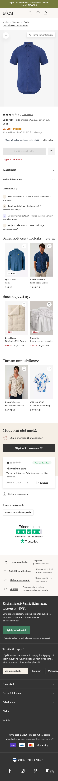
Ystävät (6, 720)
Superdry (8, 119)
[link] (29, 4)
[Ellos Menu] (53, 13)
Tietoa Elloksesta (12, 693)
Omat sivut (8, 684)
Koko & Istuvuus (12, 179)
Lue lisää (35, 140)
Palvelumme (9, 702)
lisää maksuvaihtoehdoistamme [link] (36, 739)
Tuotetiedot (9, 169)
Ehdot (6, 711)
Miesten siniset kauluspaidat (18, 512)
